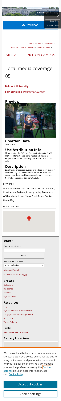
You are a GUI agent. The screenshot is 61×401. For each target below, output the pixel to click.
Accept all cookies (30, 384)
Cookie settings (30, 394)
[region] (30, 374)
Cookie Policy (16, 374)
